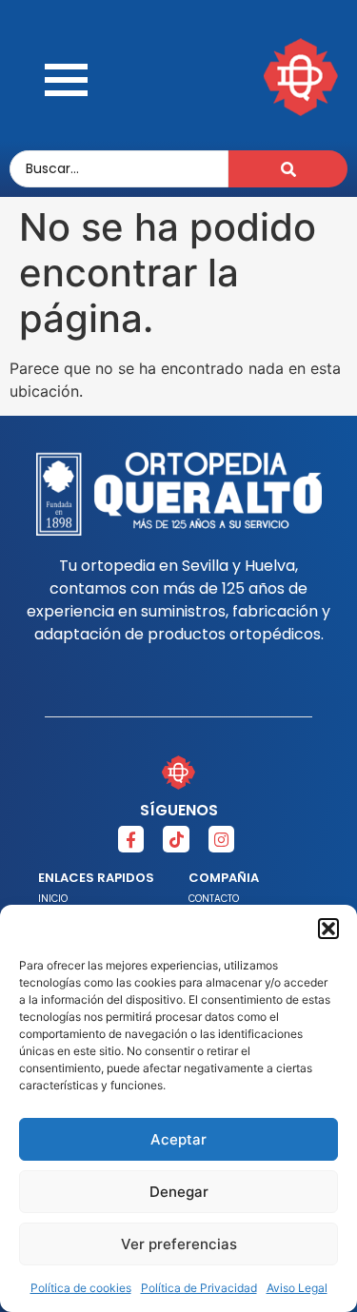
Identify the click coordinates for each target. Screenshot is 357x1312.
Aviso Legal (297, 1288)
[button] (328, 928)
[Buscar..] (287, 168)
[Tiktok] (175, 839)
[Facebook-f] (131, 839)
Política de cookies (80, 1288)
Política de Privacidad (199, 1288)
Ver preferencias (179, 1244)
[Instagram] (221, 839)
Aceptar (178, 1139)
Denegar (178, 1192)
